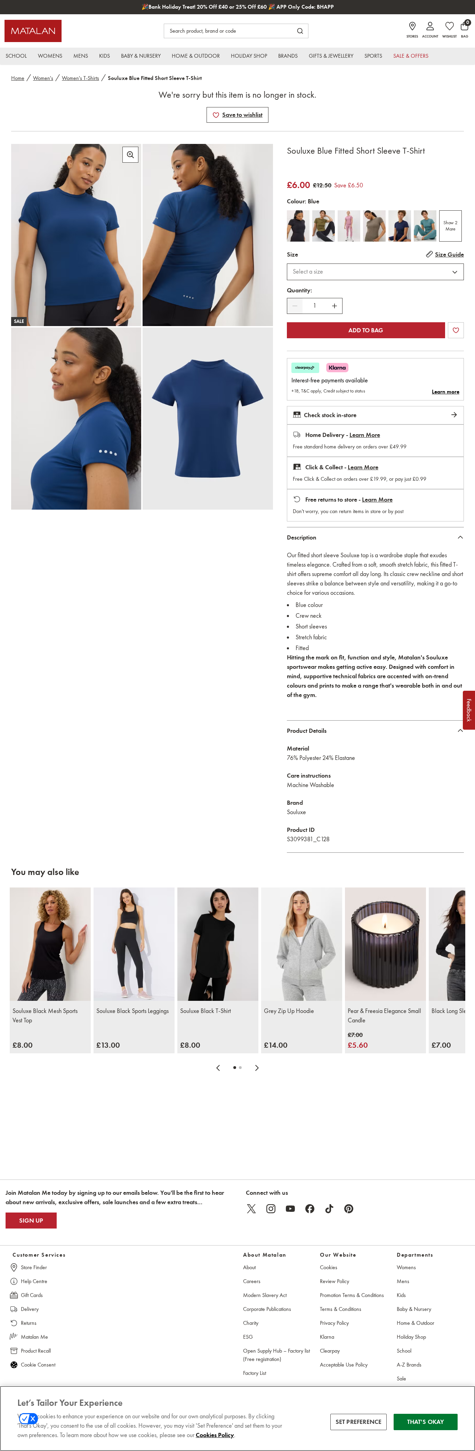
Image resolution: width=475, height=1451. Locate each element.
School (404, 1350)
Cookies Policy (215, 1435)
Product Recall (36, 1350)
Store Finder (34, 1267)
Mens (403, 1281)
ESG (248, 1337)
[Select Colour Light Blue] (425, 226)
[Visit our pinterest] (348, 1208)
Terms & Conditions (340, 1309)
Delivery (30, 1309)
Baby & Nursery (414, 1309)
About (249, 1267)
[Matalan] (33, 31)
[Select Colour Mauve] (349, 226)
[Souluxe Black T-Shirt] (217, 944)
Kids (401, 1295)
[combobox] (375, 272)
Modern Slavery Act (265, 1295)
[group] (23, 1045)
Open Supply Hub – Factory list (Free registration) (276, 1354)
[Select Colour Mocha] (374, 226)
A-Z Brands (409, 1364)
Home (17, 78)
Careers (251, 1281)
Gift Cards (32, 1295)
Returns (29, 1323)
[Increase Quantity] (334, 306)
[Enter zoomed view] (130, 155)
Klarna (327, 1337)
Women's (43, 78)
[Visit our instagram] (270, 1208)
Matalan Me (34, 1337)
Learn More (364, 435)
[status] (315, 305)
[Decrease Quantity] (295, 306)
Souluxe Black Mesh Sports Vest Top (45, 1015)
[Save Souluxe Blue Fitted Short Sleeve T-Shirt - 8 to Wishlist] (215, 115)
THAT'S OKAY (425, 1422)
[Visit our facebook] (309, 1208)
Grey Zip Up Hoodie (289, 1011)
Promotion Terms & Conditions (352, 1295)
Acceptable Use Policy (344, 1364)
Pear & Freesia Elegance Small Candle (384, 1015)
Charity (250, 1323)
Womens (406, 1267)
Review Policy (334, 1281)
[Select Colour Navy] (399, 226)
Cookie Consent (38, 1364)
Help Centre (34, 1281)
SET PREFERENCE (359, 1422)
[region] (237, 1418)
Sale (401, 1378)
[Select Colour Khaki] (323, 226)
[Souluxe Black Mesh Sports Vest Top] (50, 944)
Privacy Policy (334, 1323)
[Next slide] (257, 1067)
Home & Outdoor (415, 1323)
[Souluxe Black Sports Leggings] (134, 944)
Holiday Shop (411, 1337)
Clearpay (330, 1350)
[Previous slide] (218, 1067)
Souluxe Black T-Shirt (205, 1011)
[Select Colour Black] (298, 226)
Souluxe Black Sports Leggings (132, 1011)
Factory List (254, 1373)
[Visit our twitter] (251, 1208)
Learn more (445, 391)
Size (292, 254)
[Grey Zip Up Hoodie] (301, 944)
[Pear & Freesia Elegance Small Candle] (385, 944)
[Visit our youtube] (290, 1208)
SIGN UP (31, 1220)
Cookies (328, 1267)
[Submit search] (300, 31)
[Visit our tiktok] (329, 1208)
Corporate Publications (267, 1309)
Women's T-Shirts (80, 78)
